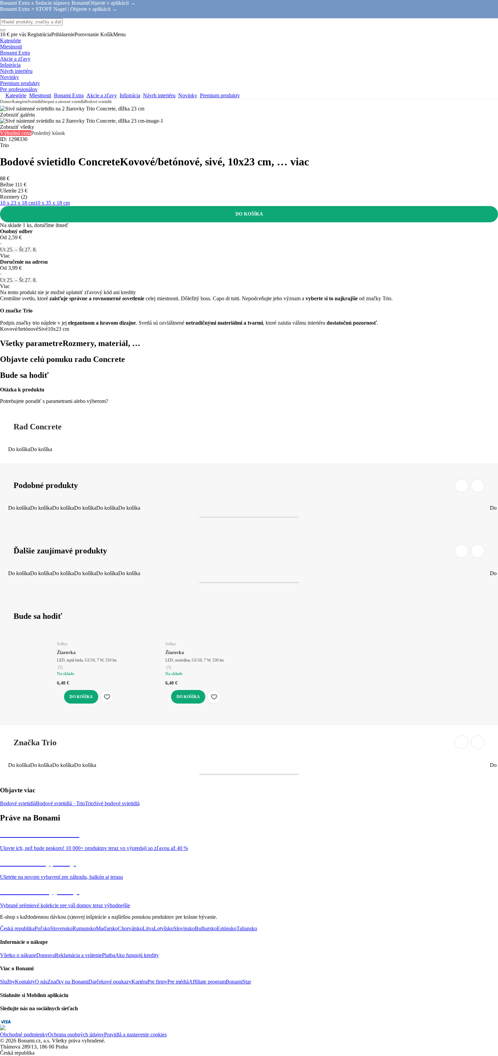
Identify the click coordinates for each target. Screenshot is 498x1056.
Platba (108, 955)
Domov (6, 101)
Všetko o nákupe (18, 955)
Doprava (45, 955)
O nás (41, 981)
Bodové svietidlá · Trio (60, 803)
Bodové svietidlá (98, 101)
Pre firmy (157, 981)
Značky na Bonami (67, 981)
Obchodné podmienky (24, 1034)
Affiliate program (207, 981)
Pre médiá (178, 981)
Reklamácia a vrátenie (78, 955)
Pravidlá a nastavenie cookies (135, 1034)
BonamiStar (238, 981)
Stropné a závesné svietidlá (63, 101)
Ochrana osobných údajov (76, 1034)
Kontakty (25, 981)
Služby (7, 981)
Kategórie (20, 101)
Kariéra (139, 981)
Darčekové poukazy (109, 981)
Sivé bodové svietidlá (117, 803)
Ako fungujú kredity (137, 955)
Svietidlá (35, 101)
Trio (89, 803)
